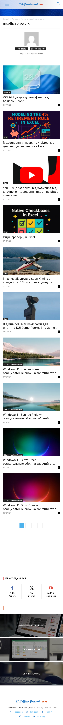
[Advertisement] (31, 552)
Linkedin (34, 712)
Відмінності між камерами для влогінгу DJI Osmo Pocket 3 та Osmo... (30, 325)
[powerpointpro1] (31, 625)
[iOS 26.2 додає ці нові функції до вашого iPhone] (31, 79)
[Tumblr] (42, 712)
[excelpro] (31, 649)
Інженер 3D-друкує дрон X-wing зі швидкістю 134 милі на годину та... (28, 280)
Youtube (41, 716)
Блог (5, 183)
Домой (6, 19)
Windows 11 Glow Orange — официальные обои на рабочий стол (29, 507)
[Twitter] (19, 716)
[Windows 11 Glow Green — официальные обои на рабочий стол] (31, 442)
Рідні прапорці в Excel (19, 237)
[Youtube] (34, 716)
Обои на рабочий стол (13, 364)
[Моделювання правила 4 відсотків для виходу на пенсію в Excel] (31, 125)
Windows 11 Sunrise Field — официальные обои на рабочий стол (29, 416)
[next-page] (40, 525)
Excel (5, 138)
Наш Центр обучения (16, 608)
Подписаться (50, 586)
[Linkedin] (27, 712)
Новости (7, 92)
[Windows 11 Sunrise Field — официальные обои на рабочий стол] (31, 397)
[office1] (31, 673)
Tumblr (49, 712)
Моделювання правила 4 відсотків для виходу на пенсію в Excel (28, 144)
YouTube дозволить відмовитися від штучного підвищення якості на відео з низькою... (30, 191)
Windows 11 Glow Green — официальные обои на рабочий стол (29, 461)
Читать (31, 586)
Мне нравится (12, 586)
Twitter (26, 716)
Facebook (18, 712)
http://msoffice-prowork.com (31, 53)
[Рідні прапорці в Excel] (31, 219)
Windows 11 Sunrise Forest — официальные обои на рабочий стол (29, 371)
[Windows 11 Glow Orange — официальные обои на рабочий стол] (31, 487)
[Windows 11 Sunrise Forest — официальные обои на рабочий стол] (31, 352)
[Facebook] (10, 712)
